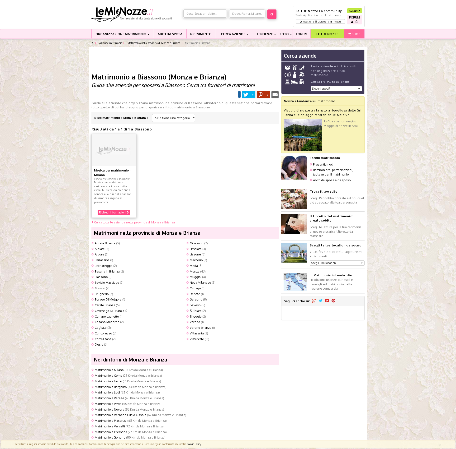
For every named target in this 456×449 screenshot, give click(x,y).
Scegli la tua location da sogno (335, 245)
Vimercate (197, 339)
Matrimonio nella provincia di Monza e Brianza (153, 42)
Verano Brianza (200, 327)
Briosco (100, 288)
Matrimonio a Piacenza (111, 420)
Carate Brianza (105, 305)
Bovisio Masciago (107, 282)
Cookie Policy (194, 443)
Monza (195, 271)
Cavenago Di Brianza (109, 311)
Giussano (197, 243)
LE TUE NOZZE (327, 34)
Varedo (195, 322)
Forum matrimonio (325, 158)
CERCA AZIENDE (233, 34)
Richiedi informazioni (113, 212)
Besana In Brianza (107, 271)
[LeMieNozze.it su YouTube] (327, 301)
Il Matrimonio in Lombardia (331, 275)
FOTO (285, 34)
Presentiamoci (323, 164)
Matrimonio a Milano (109, 370)
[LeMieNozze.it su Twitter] (320, 301)
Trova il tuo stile (323, 191)
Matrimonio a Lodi (107, 392)
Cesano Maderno (107, 322)
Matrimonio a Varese (109, 398)
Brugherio (102, 294)
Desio (99, 344)
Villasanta (197, 333)
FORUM (302, 34)
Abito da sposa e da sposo (332, 180)
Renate (195, 294)
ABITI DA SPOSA (170, 34)
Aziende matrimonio (110, 42)
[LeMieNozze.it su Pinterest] (333, 301)
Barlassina (102, 260)
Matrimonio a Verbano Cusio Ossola (120, 415)
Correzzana (103, 339)
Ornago (195, 288)
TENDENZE (265, 34)
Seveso (195, 305)
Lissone (195, 254)
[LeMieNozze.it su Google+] (314, 301)
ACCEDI (353, 10)
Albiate (100, 249)
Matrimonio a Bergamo (111, 387)
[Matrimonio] (136, 14)
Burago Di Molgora (108, 299)
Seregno (196, 299)
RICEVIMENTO (201, 34)
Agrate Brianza (105, 243)
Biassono (101, 277)
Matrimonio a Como (108, 375)
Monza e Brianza (197, 76)
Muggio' (195, 277)
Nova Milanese (200, 282)
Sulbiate (196, 311)
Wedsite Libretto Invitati (321, 21)
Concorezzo (103, 333)
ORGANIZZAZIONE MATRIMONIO (121, 34)
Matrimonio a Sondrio (110, 437)
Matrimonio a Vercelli (110, 426)
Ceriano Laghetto (107, 316)
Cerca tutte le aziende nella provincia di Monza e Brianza (134, 222)
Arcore (99, 254)
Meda (194, 266)
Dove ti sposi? (321, 88)
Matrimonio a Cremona (111, 432)
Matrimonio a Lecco (108, 381)
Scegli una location (323, 263)
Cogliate (101, 327)
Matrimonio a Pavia (108, 404)
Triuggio (196, 316)
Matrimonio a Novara (109, 409)
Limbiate (196, 249)
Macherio (196, 260)
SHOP (355, 34)
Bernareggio (104, 266)
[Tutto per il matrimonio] (92, 43)
